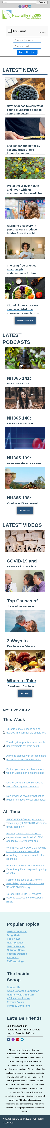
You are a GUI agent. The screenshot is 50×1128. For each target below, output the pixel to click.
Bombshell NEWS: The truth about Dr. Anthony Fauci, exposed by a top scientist (26, 869)
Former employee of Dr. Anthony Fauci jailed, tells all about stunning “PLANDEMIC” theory (25, 883)
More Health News (25, 321)
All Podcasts (25, 511)
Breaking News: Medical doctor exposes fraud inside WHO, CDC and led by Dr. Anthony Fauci (24, 837)
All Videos (25, 693)
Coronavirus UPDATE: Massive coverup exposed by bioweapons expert (24, 898)
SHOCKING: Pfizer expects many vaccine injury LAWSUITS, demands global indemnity (26, 823)
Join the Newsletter (27, 52)
